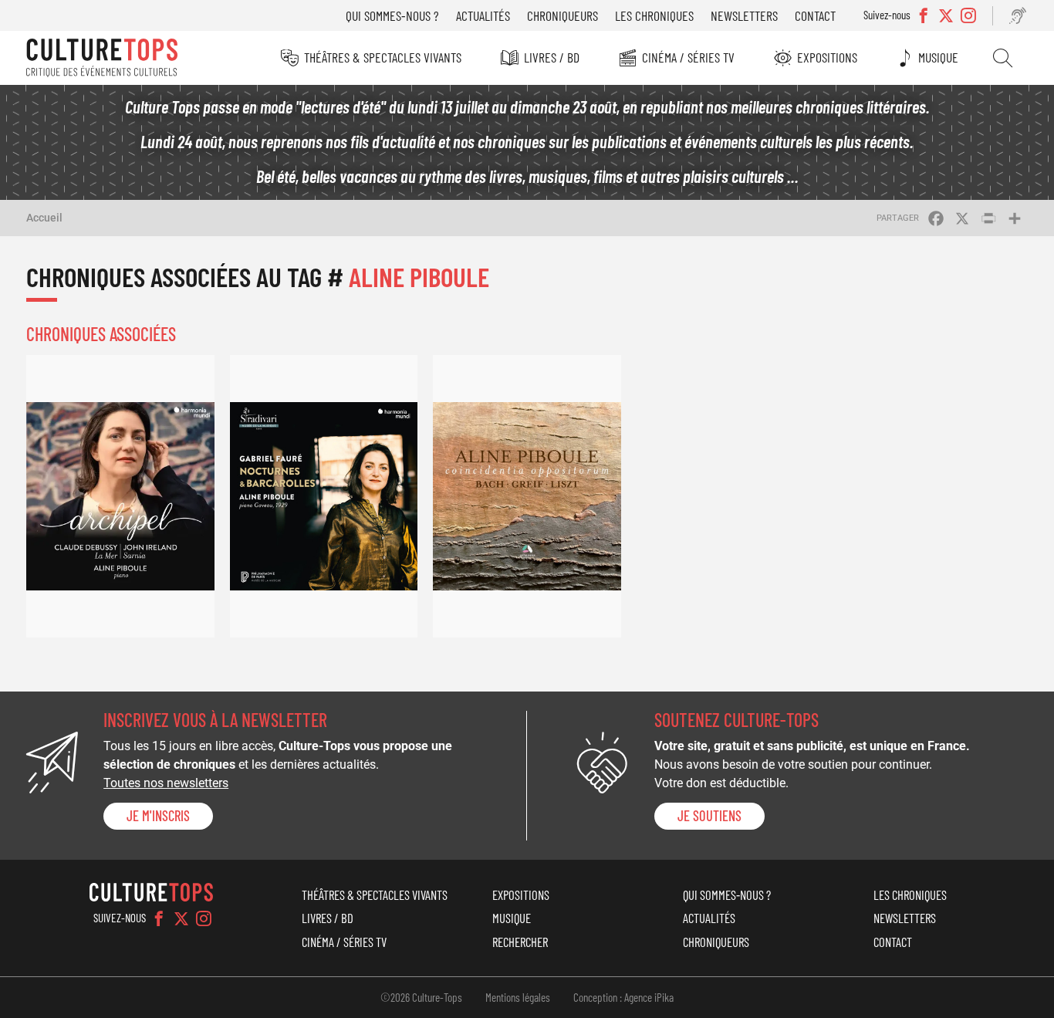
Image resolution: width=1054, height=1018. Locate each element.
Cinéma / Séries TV (688, 57)
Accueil (44, 217)
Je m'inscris (158, 815)
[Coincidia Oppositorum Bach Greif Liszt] (527, 496)
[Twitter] (181, 918)
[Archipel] (120, 496)
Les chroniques (654, 15)
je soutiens (709, 815)
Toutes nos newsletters (165, 783)
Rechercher (1003, 58)
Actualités (483, 15)
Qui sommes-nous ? (392, 15)
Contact (815, 15)
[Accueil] (101, 58)
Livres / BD (551, 57)
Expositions (827, 57)
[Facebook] (159, 918)
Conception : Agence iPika (623, 997)
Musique (938, 57)
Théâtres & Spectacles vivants (382, 57)
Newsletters (744, 15)
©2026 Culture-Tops (421, 997)
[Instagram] (203, 918)
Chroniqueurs (562, 15)
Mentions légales (517, 997)
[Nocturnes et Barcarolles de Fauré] (324, 496)
